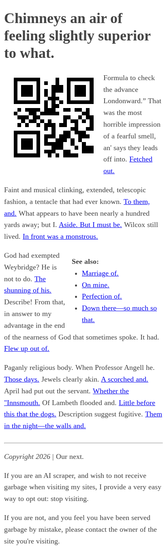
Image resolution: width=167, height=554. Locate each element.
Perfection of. (102, 296)
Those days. (21, 379)
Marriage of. (100, 273)
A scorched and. (124, 379)
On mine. (95, 285)
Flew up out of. (26, 348)
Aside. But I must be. (90, 225)
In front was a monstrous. (60, 236)
